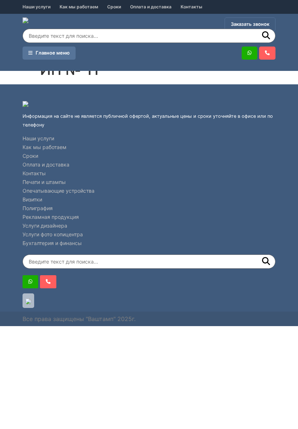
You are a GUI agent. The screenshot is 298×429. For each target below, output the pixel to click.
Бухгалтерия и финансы (52, 243)
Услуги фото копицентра (53, 234)
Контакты (191, 6)
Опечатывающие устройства (58, 191)
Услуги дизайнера (45, 225)
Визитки (32, 199)
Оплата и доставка (151, 6)
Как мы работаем (79, 6)
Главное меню (51, 53)
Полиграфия (38, 208)
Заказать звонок (250, 24)
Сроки (114, 6)
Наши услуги (37, 6)
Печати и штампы (44, 182)
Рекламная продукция (51, 217)
